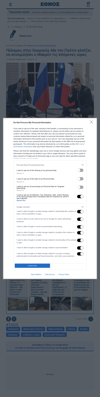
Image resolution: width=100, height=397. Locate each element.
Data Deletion (36, 274)
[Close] (92, 122)
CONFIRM (32, 266)
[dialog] (50, 198)
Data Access (50, 274)
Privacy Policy (64, 274)
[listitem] (50, 165)
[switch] (80, 170)
